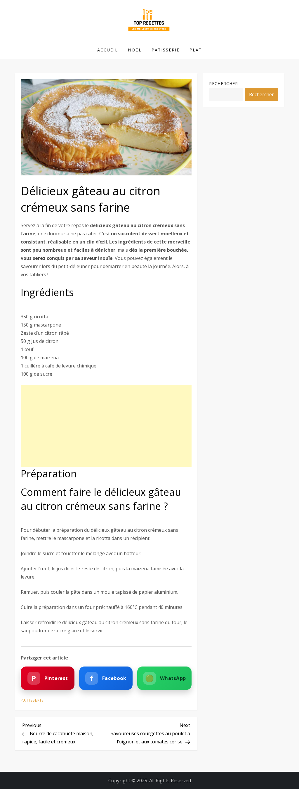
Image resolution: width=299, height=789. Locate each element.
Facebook (108, 678)
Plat (196, 50)
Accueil (107, 50)
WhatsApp (165, 678)
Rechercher (223, 83)
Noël (135, 50)
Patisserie (166, 50)
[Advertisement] (106, 426)
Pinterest (50, 678)
